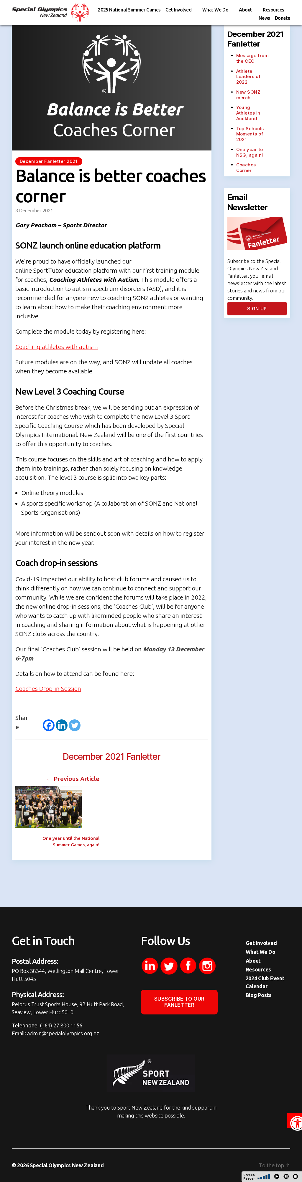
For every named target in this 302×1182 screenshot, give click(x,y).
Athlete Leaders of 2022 (248, 76)
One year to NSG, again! (249, 152)
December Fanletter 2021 (49, 161)
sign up (257, 309)
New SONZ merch (248, 94)
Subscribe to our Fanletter (179, 1002)
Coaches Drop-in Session (48, 688)
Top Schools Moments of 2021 (250, 134)
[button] (294, 1120)
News (264, 18)
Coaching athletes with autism (56, 346)
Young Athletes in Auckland (248, 113)
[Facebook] (49, 725)
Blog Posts (259, 995)
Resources (273, 9)
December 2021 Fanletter (111, 756)
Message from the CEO (252, 58)
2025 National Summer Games (129, 9)
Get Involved (178, 9)
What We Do (215, 9)
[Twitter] (75, 725)
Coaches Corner (246, 167)
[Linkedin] (62, 725)
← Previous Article (72, 778)
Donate (282, 18)
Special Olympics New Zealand (67, 1165)
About (245, 9)
